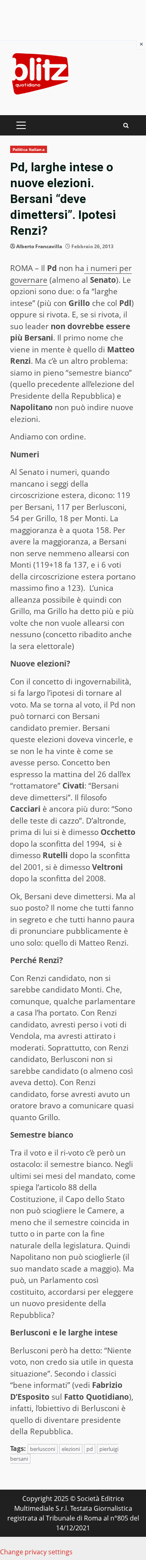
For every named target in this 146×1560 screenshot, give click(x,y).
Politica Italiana (29, 149)
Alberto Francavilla (39, 246)
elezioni (71, 1449)
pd (89, 1449)
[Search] (126, 125)
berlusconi (42, 1449)
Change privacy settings (36, 1551)
